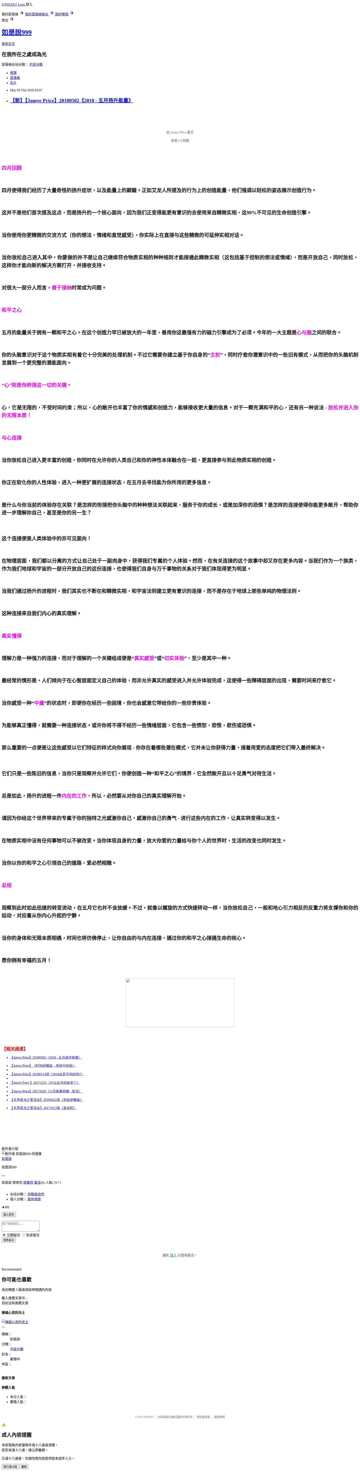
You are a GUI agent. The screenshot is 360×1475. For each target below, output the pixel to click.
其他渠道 (34, 1199)
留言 (37, 1182)
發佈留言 (8, 1240)
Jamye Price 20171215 (45, 1082)
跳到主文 (8, 44)
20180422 (46, 1100)
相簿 (13, 73)
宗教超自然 (36, 1194)
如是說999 (17, 32)
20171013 (43, 1108)
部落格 (15, 78)
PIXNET (149, 1416)
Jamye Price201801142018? (47, 1074)
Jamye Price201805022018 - (46, 1057)
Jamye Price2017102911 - (46, 1091)
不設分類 (35, 64)
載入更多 (8, 1214)
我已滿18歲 (10, 1466)
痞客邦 (28, 1182)
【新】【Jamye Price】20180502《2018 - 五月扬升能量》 (71, 100)
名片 (13, 83)
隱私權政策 (203, 1416)
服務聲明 (219, 1416)
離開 (24, 1466)
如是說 (7, 1159)
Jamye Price (43, 1065)
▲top (5, 1206)
